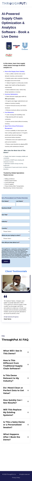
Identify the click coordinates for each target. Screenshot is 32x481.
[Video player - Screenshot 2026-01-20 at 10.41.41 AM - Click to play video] (16, 284)
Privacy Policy (16, 477)
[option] (16, 51)
